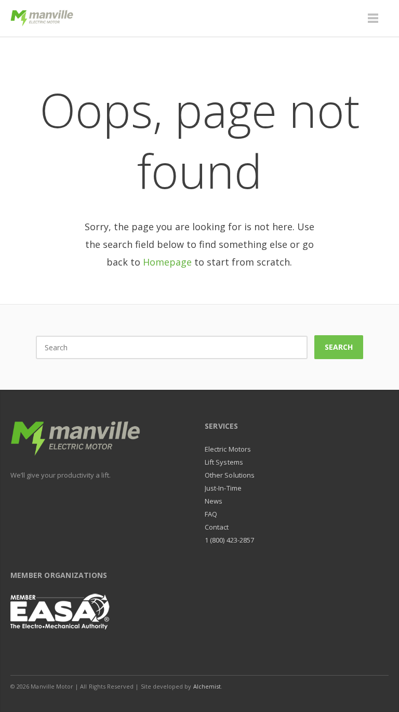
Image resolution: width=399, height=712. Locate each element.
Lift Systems (224, 462)
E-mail (356, 686)
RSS (378, 686)
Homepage (167, 262)
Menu (373, 18)
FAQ (211, 514)
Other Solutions (230, 475)
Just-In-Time (223, 488)
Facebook (312, 686)
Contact (217, 527)
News (213, 501)
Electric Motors (228, 449)
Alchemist (207, 686)
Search (339, 347)
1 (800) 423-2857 (229, 540)
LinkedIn (334, 686)
